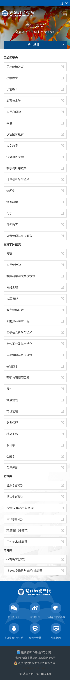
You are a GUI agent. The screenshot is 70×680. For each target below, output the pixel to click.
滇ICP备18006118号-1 (35, 668)
